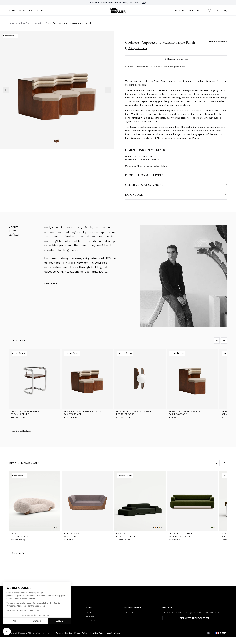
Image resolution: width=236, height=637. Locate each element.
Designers (25, 10)
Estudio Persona (128, 536)
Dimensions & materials (145, 150)
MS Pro (179, 10)
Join (154, 66)
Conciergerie (196, 10)
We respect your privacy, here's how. (22, 610)
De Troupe (71, 536)
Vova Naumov (21, 536)
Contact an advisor (178, 59)
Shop (12, 10)
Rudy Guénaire (25, 23)
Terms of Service (64, 633)
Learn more (50, 283)
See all (18, 553)
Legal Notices (113, 633)
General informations (144, 185)
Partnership (91, 616)
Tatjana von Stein (181, 536)
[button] (7, 631)
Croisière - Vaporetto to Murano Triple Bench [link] (69, 23)
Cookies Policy (97, 633)
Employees (90, 620)
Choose (37, 621)
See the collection (21, 430)
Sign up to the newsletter (195, 618)
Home (12, 23)
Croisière (39, 23)
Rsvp (144, 2)
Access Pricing (18, 417)
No (14, 621)
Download (134, 194)
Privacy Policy (81, 633)
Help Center (129, 612)
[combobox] (209, 633)
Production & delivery (144, 175)
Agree (59, 621)
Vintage (40, 10)
